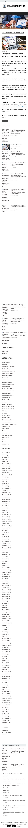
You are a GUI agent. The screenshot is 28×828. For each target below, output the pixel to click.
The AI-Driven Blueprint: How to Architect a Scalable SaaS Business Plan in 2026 (18, 206)
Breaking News (6, 362)
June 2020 (4, 603)
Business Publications (7, 395)
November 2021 (6, 572)
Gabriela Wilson (14, 58)
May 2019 (4, 631)
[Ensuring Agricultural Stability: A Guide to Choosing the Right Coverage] (6, 162)
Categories (5, 351)
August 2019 (5, 625)
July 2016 (4, 707)
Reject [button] (14, 826)
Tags (17, 745)
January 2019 (5, 640)
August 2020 (5, 598)
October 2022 (5, 550)
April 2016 (4, 713)
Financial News (6, 417)
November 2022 (6, 547)
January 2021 (5, 587)
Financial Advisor (6, 415)
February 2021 (5, 585)
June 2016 (4, 709)
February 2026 (5, 463)
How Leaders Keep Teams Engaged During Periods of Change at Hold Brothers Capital (18, 153)
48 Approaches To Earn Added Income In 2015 (13, 773)
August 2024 (5, 501)
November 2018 (6, 645)
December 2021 (6, 570)
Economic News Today (8, 408)
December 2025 (6, 468)
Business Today (5, 51)
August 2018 (5, 651)
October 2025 (5, 472)
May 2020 (4, 605)
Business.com (6, 790)
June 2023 (4, 532)
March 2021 (5, 583)
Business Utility (6, 399)
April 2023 (4, 536)
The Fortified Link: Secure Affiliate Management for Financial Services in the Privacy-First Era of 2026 (18, 334)
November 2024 (6, 494)
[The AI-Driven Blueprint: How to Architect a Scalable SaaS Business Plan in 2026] (6, 205)
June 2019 (4, 629)
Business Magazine (7, 382)
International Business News (9, 424)
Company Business (7, 404)
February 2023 (5, 541)
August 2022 (5, 554)
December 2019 (6, 616)
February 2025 (5, 488)
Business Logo (6, 380)
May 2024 (4, 508)
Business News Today (7, 391)
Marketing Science (6, 426)
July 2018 (4, 654)
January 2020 (5, 614)
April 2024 (4, 510)
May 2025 (4, 481)
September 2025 (6, 474)
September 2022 (6, 552)
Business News (6, 386)
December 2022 (6, 545)
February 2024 (5, 514)
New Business (5, 428)
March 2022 (5, 565)
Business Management (8, 384)
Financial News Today (7, 419)
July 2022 (4, 556)
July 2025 (4, 477)
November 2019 (6, 618)
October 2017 (5, 674)
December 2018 (6, 643)
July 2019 (4, 627)
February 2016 (5, 718)
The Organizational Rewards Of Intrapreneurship (14, 778)
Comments (11, 745)
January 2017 (5, 693)
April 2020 (4, 607)
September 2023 (6, 525)
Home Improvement (7, 422)
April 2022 (4, 563)
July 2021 (4, 578)
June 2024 (4, 505)
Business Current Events (8, 371)
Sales (3, 439)
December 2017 (6, 669)
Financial (4, 413)
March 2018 (5, 662)
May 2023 (4, 534)
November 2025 (6, 470)
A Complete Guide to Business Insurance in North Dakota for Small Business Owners (17, 320)
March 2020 (5, 609)
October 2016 (5, 700)
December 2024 (6, 492)
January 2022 (5, 567)
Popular (5, 745)
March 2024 (5, 512)
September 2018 (6, 649)
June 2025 (4, 479)
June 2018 (4, 656)
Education (4, 410)
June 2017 (4, 682)
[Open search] (25, 13)
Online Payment (6, 433)
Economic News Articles (8, 406)
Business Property (7, 393)
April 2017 (4, 687)
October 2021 (5, 574)
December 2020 (6, 589)
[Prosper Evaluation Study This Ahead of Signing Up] (6, 764)
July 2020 (4, 601)
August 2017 (5, 678)
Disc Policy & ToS (6, 732)
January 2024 (5, 516)
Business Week (6, 402)
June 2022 (4, 559)
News (3, 430)
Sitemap (4, 735)
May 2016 (4, 711)
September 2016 (6, 702)
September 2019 (6, 623)
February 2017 (5, 691)
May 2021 (4, 581)
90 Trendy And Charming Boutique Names (12, 795)
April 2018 (4, 660)
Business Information (7, 373)
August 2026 (5, 452)
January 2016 (5, 720)
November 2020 (6, 592)
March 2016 (5, 716)
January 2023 (5, 543)
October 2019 (5, 620)
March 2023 (5, 539)
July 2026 (4, 455)
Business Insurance (7, 375)
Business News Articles (8, 388)
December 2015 (6, 722)
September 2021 (6, 576)
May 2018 (4, 658)
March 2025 (5, 486)
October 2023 (5, 523)
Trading (4, 441)
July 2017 (4, 680)
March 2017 (5, 689)
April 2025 (4, 483)
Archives (4, 353)
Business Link (5, 377)
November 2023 (6, 521)
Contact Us (5, 730)
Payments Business (7, 435)
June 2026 (4, 457)
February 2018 (5, 665)
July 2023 (4, 530)
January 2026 (5, 466)
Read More (4, 120)
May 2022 (4, 561)
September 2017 (6, 676)
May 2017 (4, 685)
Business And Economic (8, 366)
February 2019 (5, 638)
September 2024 (6, 499)
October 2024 (5, 497)
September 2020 (6, 596)
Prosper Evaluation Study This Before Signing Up (14, 800)
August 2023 (5, 528)
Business (4, 364)
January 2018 (5, 667)
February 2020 (5, 612)
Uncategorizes (5, 444)
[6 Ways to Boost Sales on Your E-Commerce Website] (14, 43)
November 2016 (6, 698)
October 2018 (5, 647)
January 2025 (5, 490)
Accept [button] (9, 826)
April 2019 (4, 634)
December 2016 (6, 696)
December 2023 (6, 519)
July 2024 (4, 503)
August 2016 (5, 704)
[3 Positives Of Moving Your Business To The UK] (6, 144)
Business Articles (6, 368)
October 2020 (5, 594)
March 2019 (5, 636)
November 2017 (6, 671)
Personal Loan (6, 437)
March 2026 (5, 461)
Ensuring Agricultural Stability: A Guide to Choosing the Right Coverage (18, 164)
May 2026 (4, 459)
